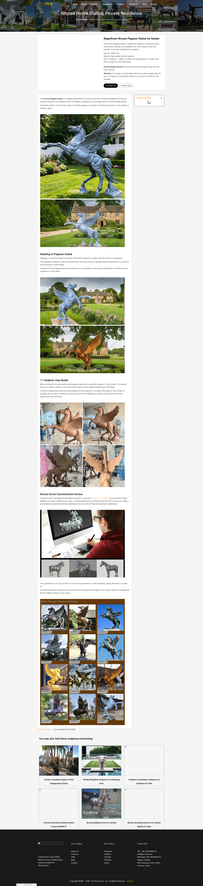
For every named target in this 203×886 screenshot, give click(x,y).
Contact (74, 863)
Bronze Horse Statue (82, 13)
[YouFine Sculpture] (45, 4)
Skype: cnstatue (143, 860)
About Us (75, 851)
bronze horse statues (99, 498)
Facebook (108, 851)
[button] (111, 86)
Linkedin (107, 854)
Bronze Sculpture (106, 19)
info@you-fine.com (144, 854)
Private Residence (123, 13)
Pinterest (107, 860)
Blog (73, 860)
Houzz (106, 863)
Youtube (107, 857)
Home (91, 19)
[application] (98, 4)
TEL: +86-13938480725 (146, 851)
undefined (27, 884)
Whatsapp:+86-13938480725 (149, 857)
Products (97, 19)
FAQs (73, 857)
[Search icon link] (162, 4)
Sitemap (130, 881)
